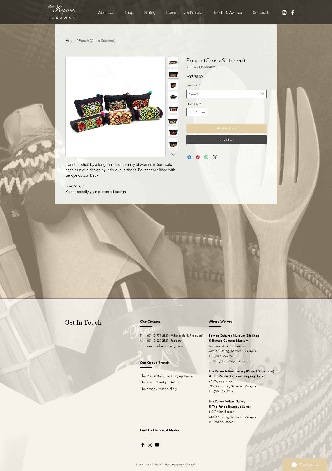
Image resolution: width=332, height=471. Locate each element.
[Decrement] (190, 112)
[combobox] (226, 94)
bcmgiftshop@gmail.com (230, 361)
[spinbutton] (197, 112)
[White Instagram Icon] (284, 12)
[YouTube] (157, 445)
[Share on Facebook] (189, 157)
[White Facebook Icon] (293, 12)
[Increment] (203, 112)
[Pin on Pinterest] (198, 157)
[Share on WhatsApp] (206, 157)
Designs (193, 85)
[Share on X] (215, 157)
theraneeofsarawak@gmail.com (166, 346)
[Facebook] (142, 445)
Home (70, 40)
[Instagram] (150, 445)
